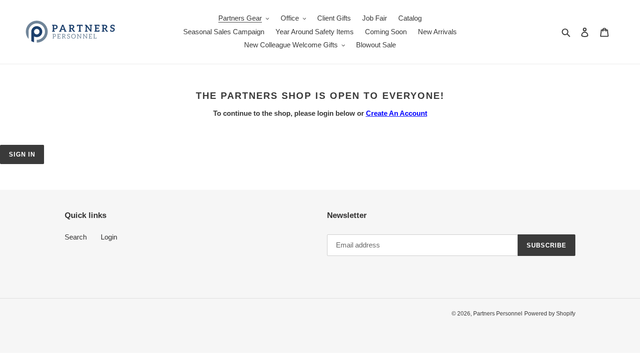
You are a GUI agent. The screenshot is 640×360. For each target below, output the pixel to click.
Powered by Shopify (549, 313)
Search (76, 237)
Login (109, 237)
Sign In (22, 154)
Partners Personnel (497, 313)
